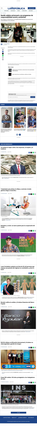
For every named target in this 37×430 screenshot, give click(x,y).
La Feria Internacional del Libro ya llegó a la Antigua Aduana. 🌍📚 (20, 130)
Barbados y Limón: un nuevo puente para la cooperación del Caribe (18, 226)
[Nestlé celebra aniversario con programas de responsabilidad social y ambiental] (18, 32)
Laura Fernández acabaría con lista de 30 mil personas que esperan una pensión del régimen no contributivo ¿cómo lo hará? (17, 268)
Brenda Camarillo (4, 193)
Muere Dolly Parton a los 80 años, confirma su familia (21, 74)
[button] (32, 8)
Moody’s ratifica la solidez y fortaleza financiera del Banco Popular (17, 303)
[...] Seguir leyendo (6, 178)
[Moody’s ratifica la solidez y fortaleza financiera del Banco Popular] (18, 319)
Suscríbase (31, 417)
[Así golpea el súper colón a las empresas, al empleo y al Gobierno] (18, 164)
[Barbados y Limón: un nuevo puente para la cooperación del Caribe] (18, 242)
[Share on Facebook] (3, 51)
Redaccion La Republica (5, 381)
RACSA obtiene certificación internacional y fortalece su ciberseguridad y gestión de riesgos (17, 343)
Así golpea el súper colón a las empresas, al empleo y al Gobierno (17, 148)
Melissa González (4, 306)
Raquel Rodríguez (6, 43)
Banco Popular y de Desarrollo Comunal (17, 330)
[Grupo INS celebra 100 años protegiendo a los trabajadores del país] (18, 394)
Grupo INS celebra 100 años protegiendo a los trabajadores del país (18, 378)
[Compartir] (3, 59)
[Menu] (2, 8)
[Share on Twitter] (3, 53)
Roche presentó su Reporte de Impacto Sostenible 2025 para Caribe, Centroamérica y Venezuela (6, 130)
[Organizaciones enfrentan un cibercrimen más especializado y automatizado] (10, 70)
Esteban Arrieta (4, 272)
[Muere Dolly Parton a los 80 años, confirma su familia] (10, 74)
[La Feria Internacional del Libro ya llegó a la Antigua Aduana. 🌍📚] (20, 117)
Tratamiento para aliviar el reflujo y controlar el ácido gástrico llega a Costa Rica (16, 189)
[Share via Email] (3, 57)
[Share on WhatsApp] (3, 55)
